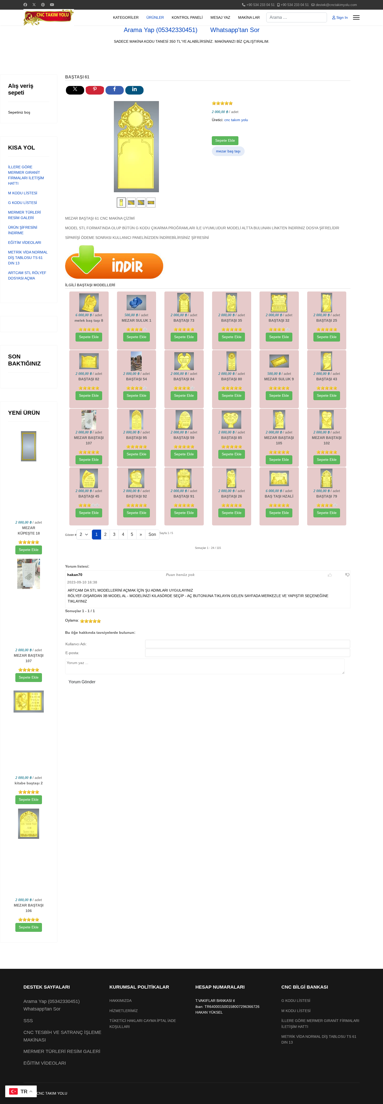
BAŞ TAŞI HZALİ (279, 496)
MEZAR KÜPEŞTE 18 (29, 530)
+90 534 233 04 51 (260, 5)
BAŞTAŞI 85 (231, 438)
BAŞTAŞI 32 (279, 320)
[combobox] (296, 17)
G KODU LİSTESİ (22, 203)
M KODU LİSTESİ (22, 193)
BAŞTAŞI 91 (184, 496)
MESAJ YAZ (220, 17)
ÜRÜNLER (155, 17)
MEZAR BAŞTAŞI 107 (29, 658)
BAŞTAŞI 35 (231, 320)
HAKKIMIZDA (120, 1000)
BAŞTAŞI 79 (326, 496)
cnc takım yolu (236, 120)
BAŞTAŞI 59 (184, 438)
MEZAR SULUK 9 (279, 379)
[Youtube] (52, 5)
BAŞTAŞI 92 (136, 496)
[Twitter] (34, 5)
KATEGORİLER (126, 17)
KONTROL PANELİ (187, 17)
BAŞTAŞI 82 (88, 379)
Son (152, 534)
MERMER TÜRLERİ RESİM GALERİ (61, 1051)
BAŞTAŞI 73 (184, 320)
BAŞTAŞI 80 (231, 379)
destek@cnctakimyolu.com (336, 5)
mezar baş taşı (228, 151)
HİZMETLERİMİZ (123, 1011)
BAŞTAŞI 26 (231, 496)
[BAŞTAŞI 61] (136, 146)
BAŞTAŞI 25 (326, 320)
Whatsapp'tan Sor (234, 29)
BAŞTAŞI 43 (326, 379)
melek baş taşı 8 (89, 320)
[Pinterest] (43, 5)
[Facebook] (25, 5)
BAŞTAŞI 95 (136, 438)
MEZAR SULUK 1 (136, 320)
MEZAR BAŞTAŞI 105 (279, 440)
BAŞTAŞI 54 (136, 379)
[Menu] (356, 17)
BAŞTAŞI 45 (88, 496)
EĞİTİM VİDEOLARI (24, 242)
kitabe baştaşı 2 (29, 783)
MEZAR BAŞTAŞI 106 (29, 908)
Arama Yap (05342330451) (160, 29)
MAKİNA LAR (249, 17)
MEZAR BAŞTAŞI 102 (327, 440)
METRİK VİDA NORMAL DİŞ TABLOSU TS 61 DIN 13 (27, 257)
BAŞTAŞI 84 (184, 379)
